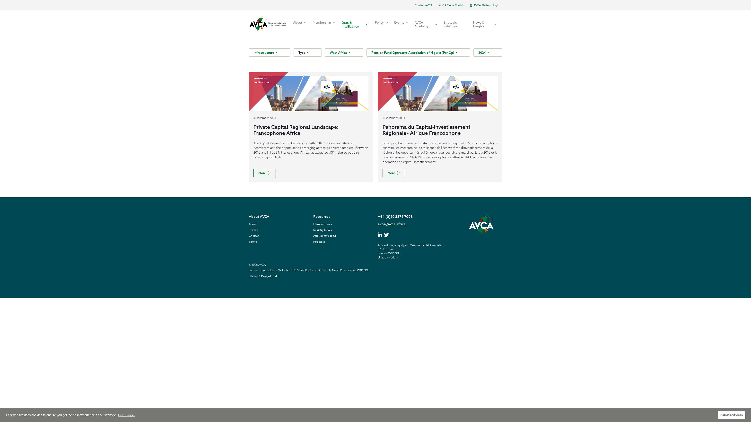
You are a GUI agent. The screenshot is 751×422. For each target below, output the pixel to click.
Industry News (322, 230)
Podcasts (319, 241)
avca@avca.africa (392, 224)
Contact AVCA (424, 5)
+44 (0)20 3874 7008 (395, 216)
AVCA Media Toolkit (451, 5)
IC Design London (269, 276)
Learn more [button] (126, 415)
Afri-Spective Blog (324, 236)
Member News (322, 224)
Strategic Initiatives (451, 24)
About (253, 224)
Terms (253, 241)
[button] (300, 23)
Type (302, 53)
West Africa (339, 53)
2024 (482, 53)
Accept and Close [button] (731, 415)
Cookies (254, 236)
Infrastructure (264, 53)
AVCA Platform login (486, 5)
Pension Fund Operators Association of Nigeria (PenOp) (413, 53)
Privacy (253, 230)
